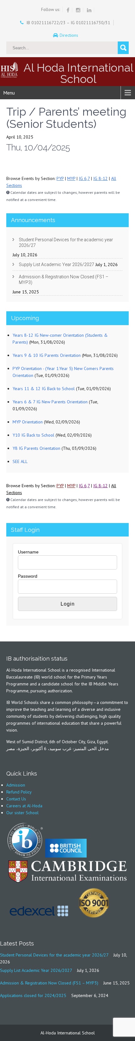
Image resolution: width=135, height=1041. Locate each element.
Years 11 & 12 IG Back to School (44, 388)
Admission (15, 785)
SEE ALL (20, 461)
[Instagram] (78, 10)
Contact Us (16, 799)
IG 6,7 (84, 178)
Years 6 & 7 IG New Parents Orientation (50, 402)
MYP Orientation (28, 422)
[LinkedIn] (89, 10)
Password (27, 576)
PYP (60, 178)
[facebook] (68, 10)
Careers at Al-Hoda (24, 806)
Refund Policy (19, 792)
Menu (9, 93)
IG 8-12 (100, 178)
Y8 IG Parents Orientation (36, 448)
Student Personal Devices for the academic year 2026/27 (66, 242)
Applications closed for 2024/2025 (33, 995)
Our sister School (22, 812)
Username (28, 551)
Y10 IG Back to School (33, 435)
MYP (71, 178)
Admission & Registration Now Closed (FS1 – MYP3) (63, 279)
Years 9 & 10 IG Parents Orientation (47, 355)
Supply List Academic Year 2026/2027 (56, 264)
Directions (69, 35)
